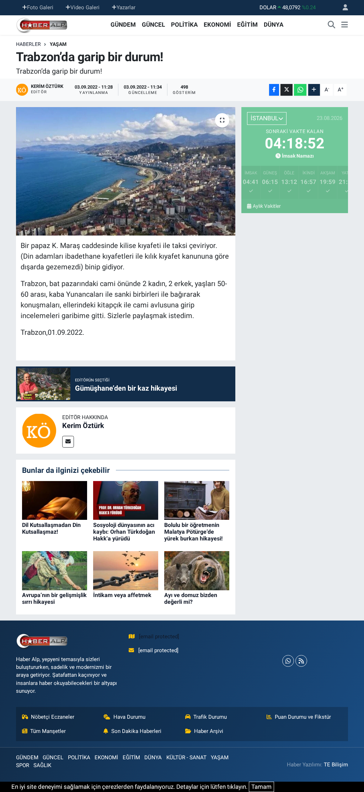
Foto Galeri (40, 7)
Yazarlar (126, 7)
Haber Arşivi (208, 731)
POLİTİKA (184, 24)
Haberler (28, 44)
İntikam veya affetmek (122, 595)
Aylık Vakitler (267, 206)
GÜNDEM (123, 24)
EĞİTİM (247, 24)
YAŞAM (58, 44)
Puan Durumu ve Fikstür (303, 717)
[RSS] (301, 661)
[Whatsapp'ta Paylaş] (300, 90)
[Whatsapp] (288, 661)
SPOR (22, 765)
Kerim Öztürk (83, 425)
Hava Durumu (129, 717)
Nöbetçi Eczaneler (52, 717)
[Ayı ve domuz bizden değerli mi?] (196, 570)
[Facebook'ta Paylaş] (274, 90)
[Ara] (331, 25)
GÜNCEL (153, 24)
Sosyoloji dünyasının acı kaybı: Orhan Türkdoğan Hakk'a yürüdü (124, 532)
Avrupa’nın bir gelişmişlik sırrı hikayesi (54, 598)
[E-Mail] (68, 442)
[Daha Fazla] (314, 90)
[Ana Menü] (344, 25)
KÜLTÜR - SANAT (186, 757)
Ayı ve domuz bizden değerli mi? (190, 598)
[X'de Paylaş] (286, 90)
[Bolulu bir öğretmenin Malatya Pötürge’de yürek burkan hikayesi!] (196, 499)
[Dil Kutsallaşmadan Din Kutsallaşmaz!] (54, 499)
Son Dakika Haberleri (136, 731)
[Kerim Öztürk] (39, 429)
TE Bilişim (336, 764)
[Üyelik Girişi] (342, 7)
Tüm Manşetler (48, 731)
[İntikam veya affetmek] (125, 570)
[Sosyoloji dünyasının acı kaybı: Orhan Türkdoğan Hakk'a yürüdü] (125, 499)
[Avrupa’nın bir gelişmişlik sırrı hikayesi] (54, 570)
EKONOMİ (217, 24)
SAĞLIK (42, 765)
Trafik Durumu (210, 717)
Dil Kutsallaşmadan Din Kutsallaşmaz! (51, 528)
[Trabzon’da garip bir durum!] (125, 171)
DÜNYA (273, 24)
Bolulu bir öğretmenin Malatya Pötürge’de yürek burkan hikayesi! (193, 532)
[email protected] (159, 636)
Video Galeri (85, 7)
